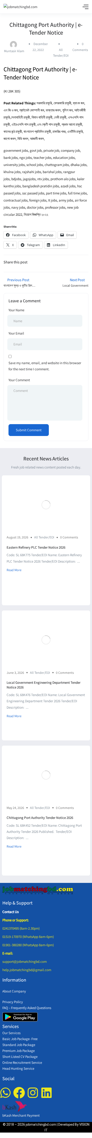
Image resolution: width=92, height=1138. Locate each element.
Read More (14, 570)
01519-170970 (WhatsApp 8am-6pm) (28, 936)
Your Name (16, 310)
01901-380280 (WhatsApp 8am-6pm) (28, 945)
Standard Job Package (18, 1044)
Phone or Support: (15, 920)
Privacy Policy (12, 1002)
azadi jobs (68, 186)
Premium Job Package (18, 1050)
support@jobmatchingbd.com (24, 961)
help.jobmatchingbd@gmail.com (26, 970)
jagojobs (29, 179)
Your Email (16, 333)
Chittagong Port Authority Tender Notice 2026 (40, 817)
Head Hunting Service (18, 1068)
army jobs (66, 200)
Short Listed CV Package (20, 1056)
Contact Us (10, 911)
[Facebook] (19, 1093)
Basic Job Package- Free (20, 1039)
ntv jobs (43, 179)
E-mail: (7, 953)
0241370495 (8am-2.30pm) (21, 928)
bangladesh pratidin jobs (40, 186)
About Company (14, 991)
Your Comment (19, 380)
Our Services (11, 1033)
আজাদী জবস (37, 138)
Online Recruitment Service (22, 1062)
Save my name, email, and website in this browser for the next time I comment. (44, 366)
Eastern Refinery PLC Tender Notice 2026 (36, 547)
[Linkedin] (46, 1093)
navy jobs (18, 207)
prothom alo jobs (62, 179)
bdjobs (16, 179)
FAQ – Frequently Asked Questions (26, 1007)
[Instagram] (33, 1093)
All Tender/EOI (44, 537)
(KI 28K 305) (12, 91)
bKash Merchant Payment (21, 1115)
